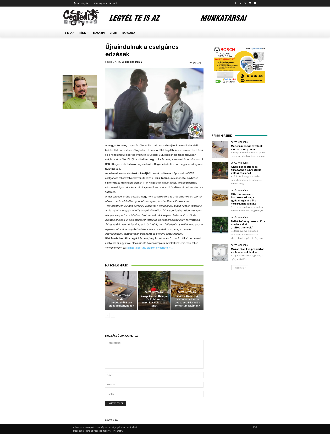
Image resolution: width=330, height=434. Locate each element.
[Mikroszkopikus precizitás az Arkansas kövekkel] (220, 252)
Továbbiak (238, 267)
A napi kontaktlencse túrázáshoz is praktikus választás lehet (154, 301)
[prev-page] (107, 315)
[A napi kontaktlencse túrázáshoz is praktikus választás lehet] (220, 170)
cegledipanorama (132, 62)
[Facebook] (236, 3)
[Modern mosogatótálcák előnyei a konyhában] (121, 290)
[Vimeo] (250, 3)
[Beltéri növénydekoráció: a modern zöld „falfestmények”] (220, 225)
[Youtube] (255, 3)
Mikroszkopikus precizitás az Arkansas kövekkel (247, 251)
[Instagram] (241, 3)
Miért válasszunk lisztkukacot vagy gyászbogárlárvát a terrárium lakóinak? (187, 301)
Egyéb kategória (121, 295)
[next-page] (113, 315)
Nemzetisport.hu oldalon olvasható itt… (149, 247)
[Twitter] (245, 3)
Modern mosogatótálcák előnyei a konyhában (121, 302)
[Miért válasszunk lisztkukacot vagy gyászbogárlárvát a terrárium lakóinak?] (220, 198)
